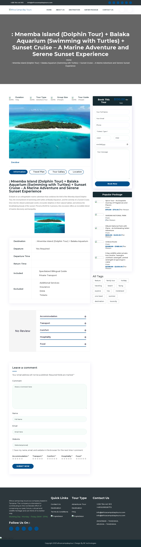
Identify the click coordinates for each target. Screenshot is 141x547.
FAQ (74, 512)
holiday (124, 281)
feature (98, 281)
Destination (74, 10)
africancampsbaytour (65, 543)
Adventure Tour (79, 504)
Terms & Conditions (59, 512)
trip (108, 291)
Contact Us (108, 10)
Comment (17, 381)
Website (16, 439)
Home (49, 10)
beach (110, 286)
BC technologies (89, 543)
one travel (99, 296)
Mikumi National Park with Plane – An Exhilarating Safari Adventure (117, 228)
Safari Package (91, 10)
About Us (60, 10)
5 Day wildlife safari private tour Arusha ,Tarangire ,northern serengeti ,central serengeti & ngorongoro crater (116, 257)
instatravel (120, 291)
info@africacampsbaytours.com (39, 2)
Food (79, 456)
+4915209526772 (104, 507)
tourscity (113, 301)
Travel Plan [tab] (39, 172)
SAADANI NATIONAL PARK (115, 216)
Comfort (51, 456)
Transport (37, 456)
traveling (98, 286)
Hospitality (66, 456)
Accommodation (20, 456)
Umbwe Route (111, 242)
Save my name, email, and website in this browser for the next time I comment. (48, 450)
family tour (111, 281)
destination (99, 301)
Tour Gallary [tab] (58, 172)
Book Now (112, 184)
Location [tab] (77, 172)
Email (14, 426)
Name (15, 413)
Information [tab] (19, 172)
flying (121, 286)
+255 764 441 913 (17, 2)
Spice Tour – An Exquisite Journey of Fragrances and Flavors (116, 203)
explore (98, 291)
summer (112, 296)
